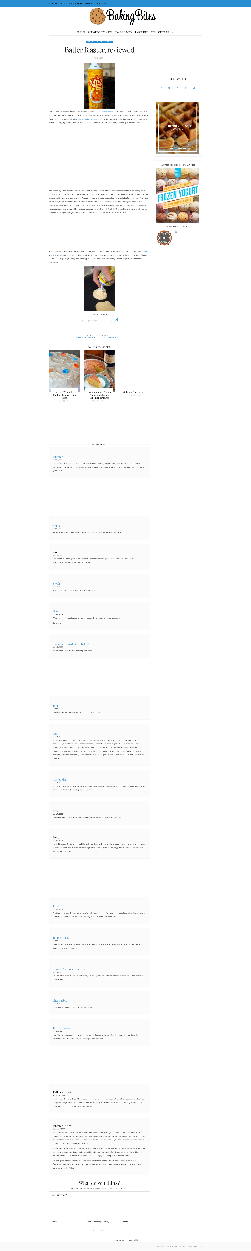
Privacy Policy (77, 3)
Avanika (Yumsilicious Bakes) (71, 643)
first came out (110, 112)
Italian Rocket (61, 937)
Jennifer (58, 456)
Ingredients (141, 32)
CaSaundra (60, 779)
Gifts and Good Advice (134, 392)
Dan (55, 705)
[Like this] (115, 320)
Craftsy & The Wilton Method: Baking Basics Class (64, 395)
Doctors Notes (61, 1028)
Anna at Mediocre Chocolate (70, 968)
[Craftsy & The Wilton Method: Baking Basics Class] (64, 371)
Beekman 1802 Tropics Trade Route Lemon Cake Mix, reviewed (99, 395)
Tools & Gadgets (123, 32)
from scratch (96, 119)
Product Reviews (104, 42)
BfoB (153, 32)
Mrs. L (57, 810)
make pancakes (83, 119)
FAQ (68, 3)
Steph (56, 583)
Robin (56, 906)
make (144, 251)
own (55, 255)
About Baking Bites (57, 3)
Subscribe (163, 32)
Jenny (56, 733)
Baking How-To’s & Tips (100, 32)
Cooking (91, 42)
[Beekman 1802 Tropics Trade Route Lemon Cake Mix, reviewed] (99, 371)
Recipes (81, 32)
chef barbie (60, 1000)
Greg (56, 611)
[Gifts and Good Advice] (134, 371)
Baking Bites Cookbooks (95, 3)
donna (57, 525)
